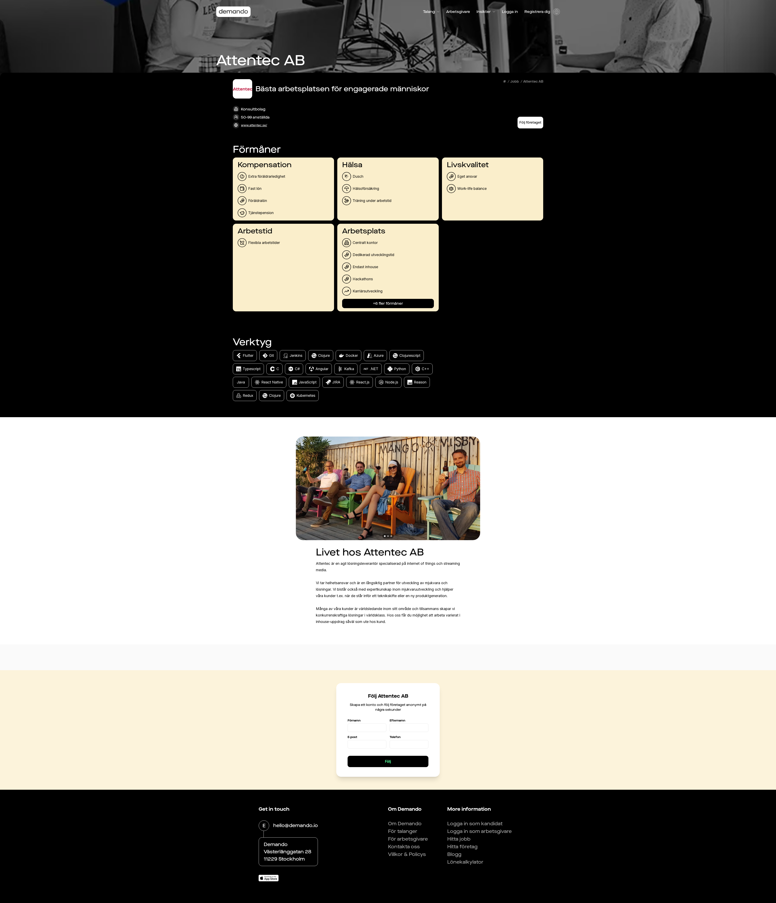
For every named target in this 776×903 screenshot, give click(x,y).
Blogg (454, 854)
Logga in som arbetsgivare (479, 831)
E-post (352, 737)
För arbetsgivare (408, 839)
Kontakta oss (404, 846)
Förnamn (354, 720)
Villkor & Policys (407, 854)
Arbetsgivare (458, 11)
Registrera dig (537, 11)
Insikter (484, 11)
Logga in (510, 11)
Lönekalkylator (465, 862)
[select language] (556, 11)
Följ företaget (530, 122)
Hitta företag (462, 846)
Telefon (395, 737)
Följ (388, 761)
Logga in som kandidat (475, 823)
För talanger (402, 831)
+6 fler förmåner (388, 303)
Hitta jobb (458, 839)
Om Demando (405, 823)
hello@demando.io (295, 825)
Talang (429, 11)
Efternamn (397, 720)
